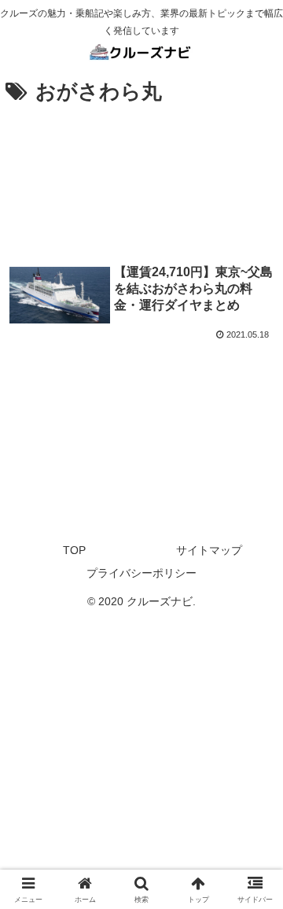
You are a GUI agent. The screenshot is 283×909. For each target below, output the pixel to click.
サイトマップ (209, 550)
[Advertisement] (141, 180)
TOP (74, 550)
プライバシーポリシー (141, 573)
